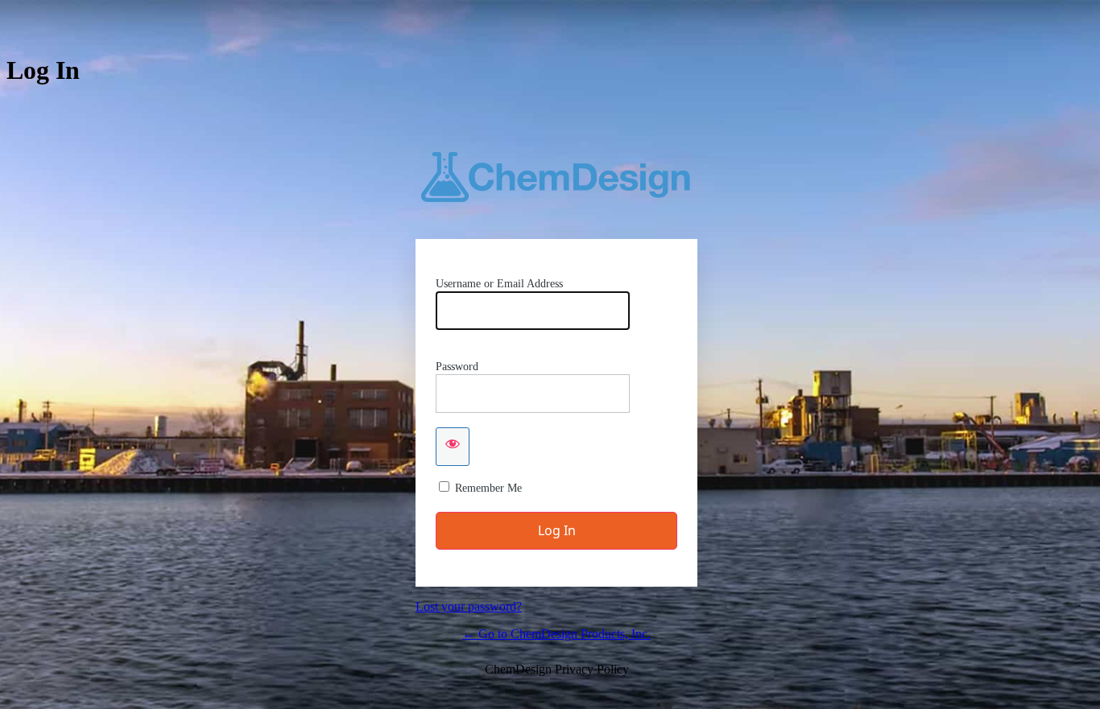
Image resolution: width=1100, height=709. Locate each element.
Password (457, 367)
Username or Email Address (499, 284)
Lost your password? (469, 606)
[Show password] (452, 446)
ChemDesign (556, 177)
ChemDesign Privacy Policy (557, 669)
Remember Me (488, 488)
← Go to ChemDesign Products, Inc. (556, 634)
